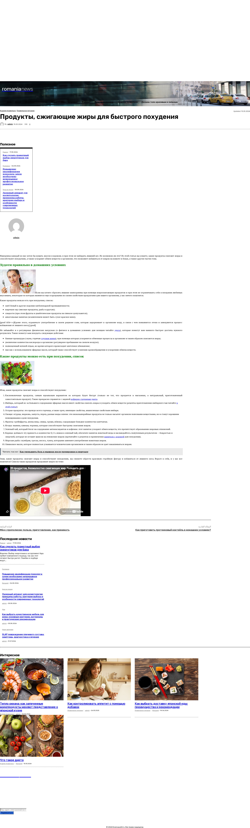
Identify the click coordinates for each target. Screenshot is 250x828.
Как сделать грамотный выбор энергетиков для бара (16, 158)
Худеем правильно (8, 111)
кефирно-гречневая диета (84, 399)
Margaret (5, 583)
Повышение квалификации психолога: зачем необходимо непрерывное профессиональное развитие (13, 176)
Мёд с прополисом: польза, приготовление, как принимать (35, 530)
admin (10, 124)
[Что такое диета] (32, 736)
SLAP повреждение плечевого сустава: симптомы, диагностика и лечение (23, 635)
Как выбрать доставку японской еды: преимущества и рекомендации (161, 705)
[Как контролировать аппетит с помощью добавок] (99, 679)
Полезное (6, 166)
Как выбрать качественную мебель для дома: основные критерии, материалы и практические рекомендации (23, 617)
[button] (246, 102)
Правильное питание (26, 111)
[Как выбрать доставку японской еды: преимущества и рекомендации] (166, 679)
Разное (5, 152)
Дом (3, 609)
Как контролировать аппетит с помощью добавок (96, 705)
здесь (117, 330)
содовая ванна (48, 338)
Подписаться (7, 813)
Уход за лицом (8, 189)
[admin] (2, 124)
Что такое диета (12, 760)
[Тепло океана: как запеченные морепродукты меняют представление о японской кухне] (32, 679)
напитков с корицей (114, 436)
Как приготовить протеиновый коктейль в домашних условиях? (173, 530)
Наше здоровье (7, 629)
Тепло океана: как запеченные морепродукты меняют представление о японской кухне (29, 707)
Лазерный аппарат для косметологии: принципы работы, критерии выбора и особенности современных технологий (15, 200)
